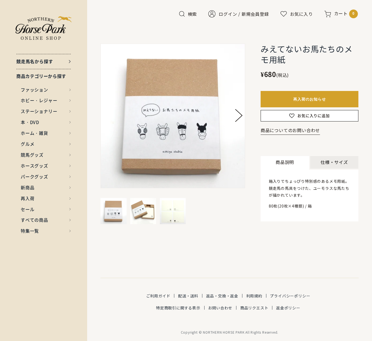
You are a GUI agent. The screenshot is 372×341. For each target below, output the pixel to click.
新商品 (27, 187)
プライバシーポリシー (290, 296)
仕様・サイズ (334, 162)
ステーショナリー (39, 111)
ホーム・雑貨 (34, 133)
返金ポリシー (288, 307)
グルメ (27, 144)
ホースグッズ (34, 165)
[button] (239, 115)
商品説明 (285, 162)
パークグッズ (34, 176)
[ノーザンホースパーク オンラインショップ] (44, 28)
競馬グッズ (32, 154)
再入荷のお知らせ (309, 99)
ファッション (34, 89)
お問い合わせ (220, 307)
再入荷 (27, 198)
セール (27, 209)
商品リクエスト (254, 307)
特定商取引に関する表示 (178, 307)
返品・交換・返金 (222, 296)
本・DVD (30, 122)
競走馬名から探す (34, 61)
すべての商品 (34, 220)
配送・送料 (188, 296)
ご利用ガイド (158, 296)
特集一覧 (30, 230)
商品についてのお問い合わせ (290, 130)
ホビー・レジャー (39, 100)
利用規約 (254, 296)
